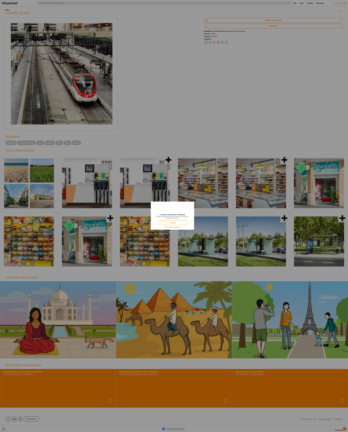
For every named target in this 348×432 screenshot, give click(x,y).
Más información (169, 227)
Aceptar (173, 223)
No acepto (177, 227)
